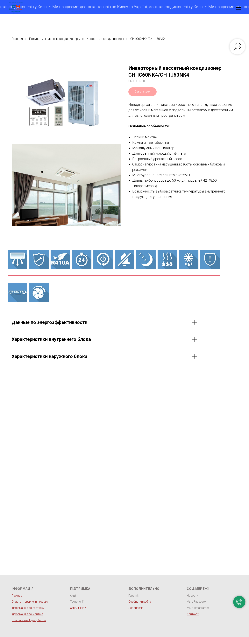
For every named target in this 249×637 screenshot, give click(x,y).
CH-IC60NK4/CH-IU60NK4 (148, 39)
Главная (17, 39)
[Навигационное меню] (238, 8)
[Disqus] (105, 425)
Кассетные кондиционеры (105, 39)
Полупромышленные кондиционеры (54, 39)
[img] (17, 292)
